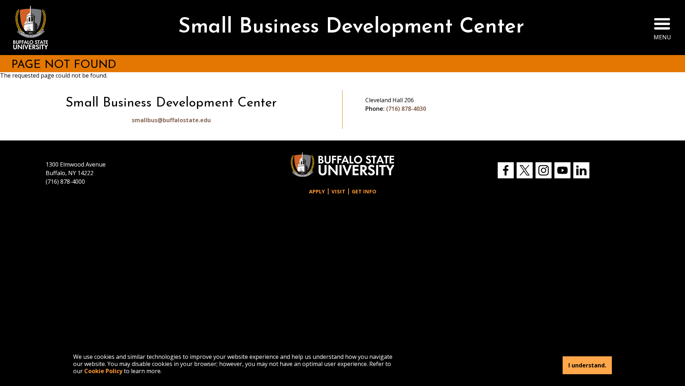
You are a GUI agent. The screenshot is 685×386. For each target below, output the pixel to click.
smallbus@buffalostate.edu (171, 120)
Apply (317, 191)
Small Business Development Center (351, 27)
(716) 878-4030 (406, 109)
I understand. (587, 365)
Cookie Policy (103, 371)
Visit (338, 191)
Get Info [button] (364, 191)
